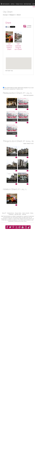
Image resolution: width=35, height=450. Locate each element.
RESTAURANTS (6, 3)
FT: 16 (25, 141)
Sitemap (24, 214)
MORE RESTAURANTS (28, 95)
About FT (4, 213)
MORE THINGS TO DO (28, 143)
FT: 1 (24, 93)
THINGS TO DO (19, 3)
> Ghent (18, 15)
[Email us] (20, 232)
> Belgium (11, 15)
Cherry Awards (25, 213)
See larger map (9, 70)
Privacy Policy (18, 213)
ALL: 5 (29, 93)
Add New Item (17, 214)
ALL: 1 (24, 189)
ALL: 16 (30, 141)
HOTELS (12, 3)
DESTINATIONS (27, 3)
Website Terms (10, 213)
